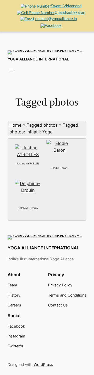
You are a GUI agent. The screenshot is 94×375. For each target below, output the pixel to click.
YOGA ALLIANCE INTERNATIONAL (38, 59)
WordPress (43, 364)
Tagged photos (42, 125)
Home (15, 125)
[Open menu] (11, 70)
